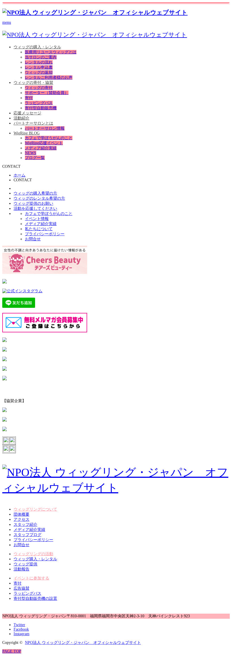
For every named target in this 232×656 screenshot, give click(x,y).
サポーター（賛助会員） (46, 93)
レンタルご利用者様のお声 (48, 77)
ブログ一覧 (35, 158)
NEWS (30, 153)
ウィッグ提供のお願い (33, 203)
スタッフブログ (27, 535)
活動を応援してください (35, 208)
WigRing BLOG (27, 133)
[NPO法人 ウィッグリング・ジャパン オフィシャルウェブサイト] (95, 12)
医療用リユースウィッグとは (50, 52)
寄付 (29, 98)
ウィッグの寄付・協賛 (33, 82)
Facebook (21, 629)
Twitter (19, 625)
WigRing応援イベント (44, 143)
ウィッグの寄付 (39, 88)
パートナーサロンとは (33, 123)
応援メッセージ (27, 113)
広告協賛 (21, 588)
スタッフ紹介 (25, 524)
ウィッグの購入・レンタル (37, 47)
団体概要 (21, 514)
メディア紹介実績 (41, 148)
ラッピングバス (39, 103)
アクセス (21, 519)
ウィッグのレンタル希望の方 (39, 198)
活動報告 (21, 569)
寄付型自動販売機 (41, 108)
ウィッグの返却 (39, 72)
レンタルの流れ (39, 62)
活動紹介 (21, 118)
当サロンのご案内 (41, 57)
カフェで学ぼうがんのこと (48, 138)
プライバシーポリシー (33, 540)
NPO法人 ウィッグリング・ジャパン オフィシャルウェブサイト (83, 642)
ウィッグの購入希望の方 (35, 193)
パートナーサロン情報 (45, 128)
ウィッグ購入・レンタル (35, 559)
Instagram (21, 634)
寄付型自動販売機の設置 (35, 598)
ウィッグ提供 (25, 564)
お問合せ (21, 545)
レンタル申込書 (39, 67)
